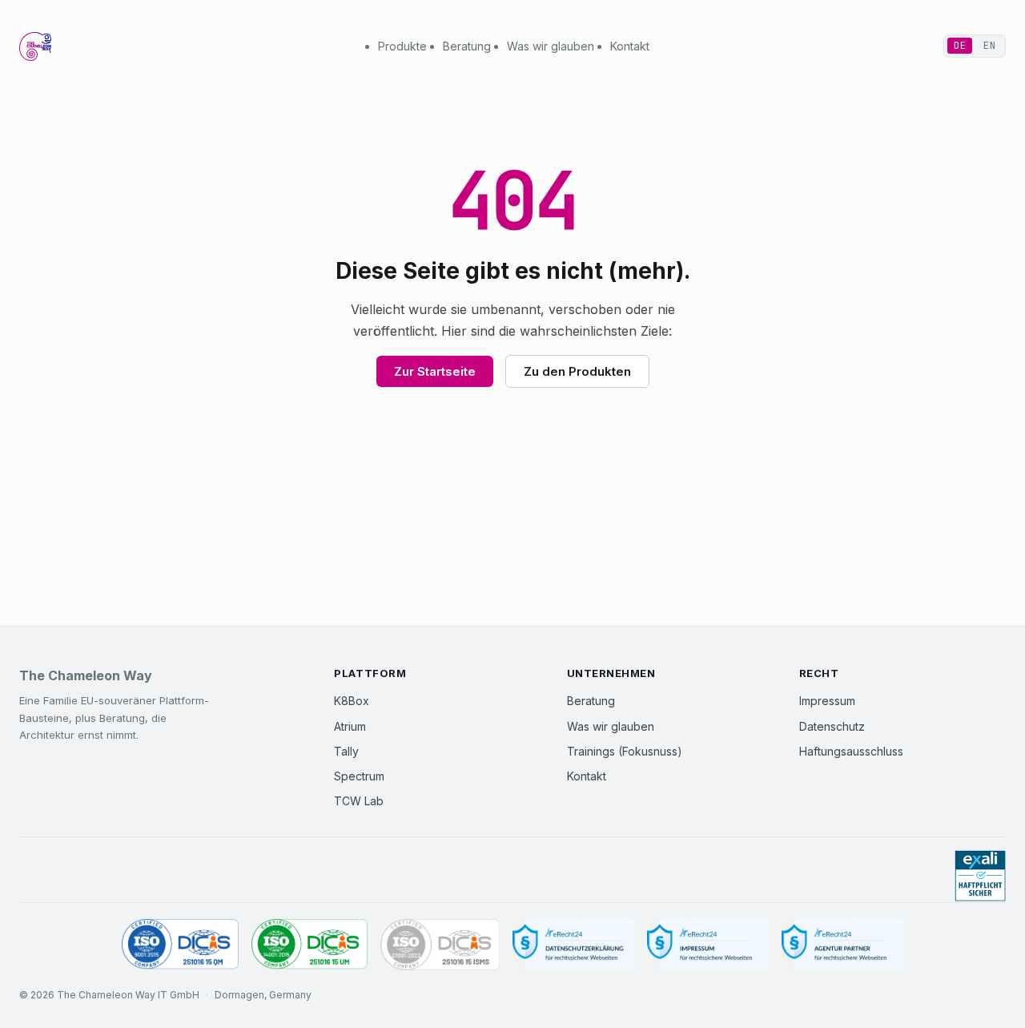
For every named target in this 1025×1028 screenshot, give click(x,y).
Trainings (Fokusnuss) (624, 751)
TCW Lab (359, 801)
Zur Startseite (435, 371)
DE (960, 45)
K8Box (351, 701)
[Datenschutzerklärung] (573, 945)
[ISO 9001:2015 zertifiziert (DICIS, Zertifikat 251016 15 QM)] (180, 945)
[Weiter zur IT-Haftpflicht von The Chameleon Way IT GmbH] (980, 876)
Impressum (827, 701)
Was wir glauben (550, 46)
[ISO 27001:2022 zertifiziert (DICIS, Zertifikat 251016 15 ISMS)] (439, 945)
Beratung (467, 46)
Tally (346, 751)
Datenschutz (832, 726)
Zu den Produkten (577, 371)
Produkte (402, 46)
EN (989, 45)
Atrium (350, 726)
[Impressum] (708, 945)
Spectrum (359, 776)
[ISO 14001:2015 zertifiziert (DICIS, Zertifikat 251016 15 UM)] (309, 945)
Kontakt (629, 46)
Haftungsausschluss (851, 751)
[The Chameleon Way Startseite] (35, 46)
